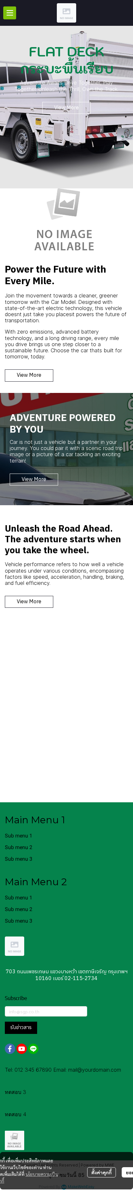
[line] (33, 1049)
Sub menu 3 (18, 859)
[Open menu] (9, 12)
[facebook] (10, 1049)
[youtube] (21, 1049)
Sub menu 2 (18, 847)
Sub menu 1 (18, 836)
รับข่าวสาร (21, 1027)
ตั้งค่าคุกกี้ (101, 1172)
